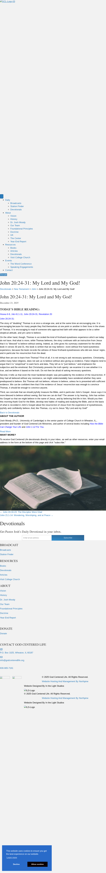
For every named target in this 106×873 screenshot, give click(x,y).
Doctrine (14, 232)
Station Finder (17, 206)
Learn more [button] (12, 857)
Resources (10, 244)
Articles (14, 251)
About (8, 213)
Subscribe (68, 538)
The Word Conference (21, 264)
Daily (7, 200)
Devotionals (16, 209)
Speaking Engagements (21, 267)
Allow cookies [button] (37, 864)
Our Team (15, 225)
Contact (9, 270)
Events (8, 260)
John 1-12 (30, 427)
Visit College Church (20, 257)
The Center (15, 238)
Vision (13, 216)
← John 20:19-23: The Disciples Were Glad (21, 512)
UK (11, 235)
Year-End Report (18, 241)
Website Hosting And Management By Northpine (65, 681)
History (13, 219)
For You (40, 427)
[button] (9, 412)
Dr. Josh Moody (18, 222)
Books (13, 248)
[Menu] (1, 196)
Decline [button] (16, 864)
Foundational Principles (21, 229)
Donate (3, 633)
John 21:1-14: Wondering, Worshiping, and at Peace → (26, 515)
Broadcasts (15, 203)
